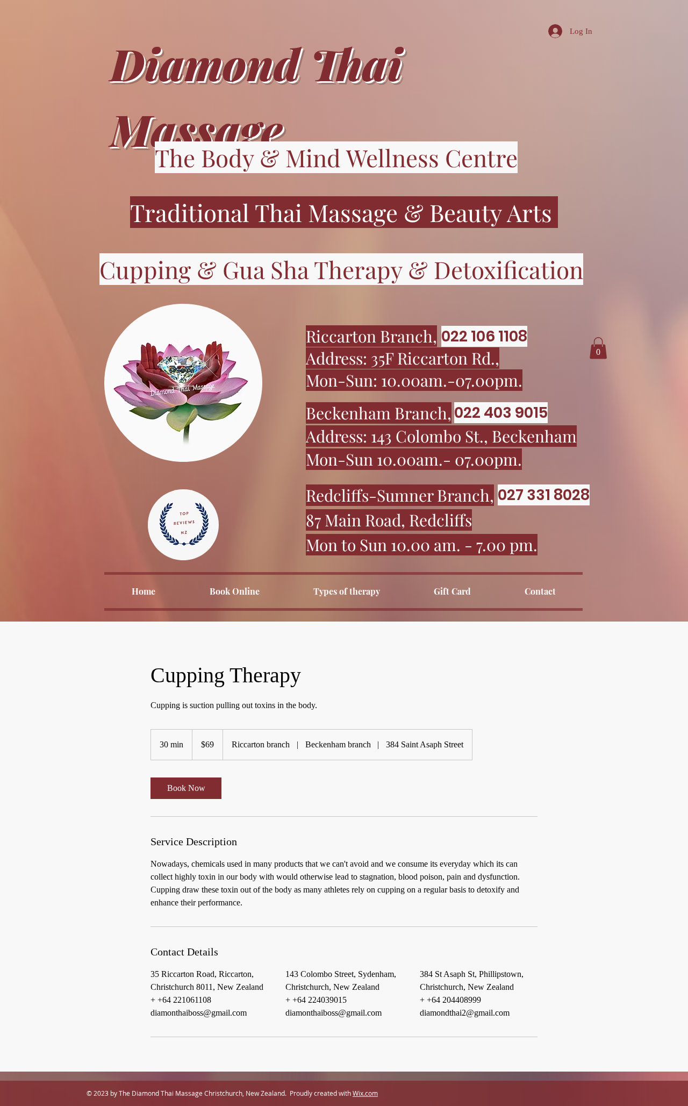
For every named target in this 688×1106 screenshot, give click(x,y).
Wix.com (365, 1093)
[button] (598, 348)
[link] (185, 788)
